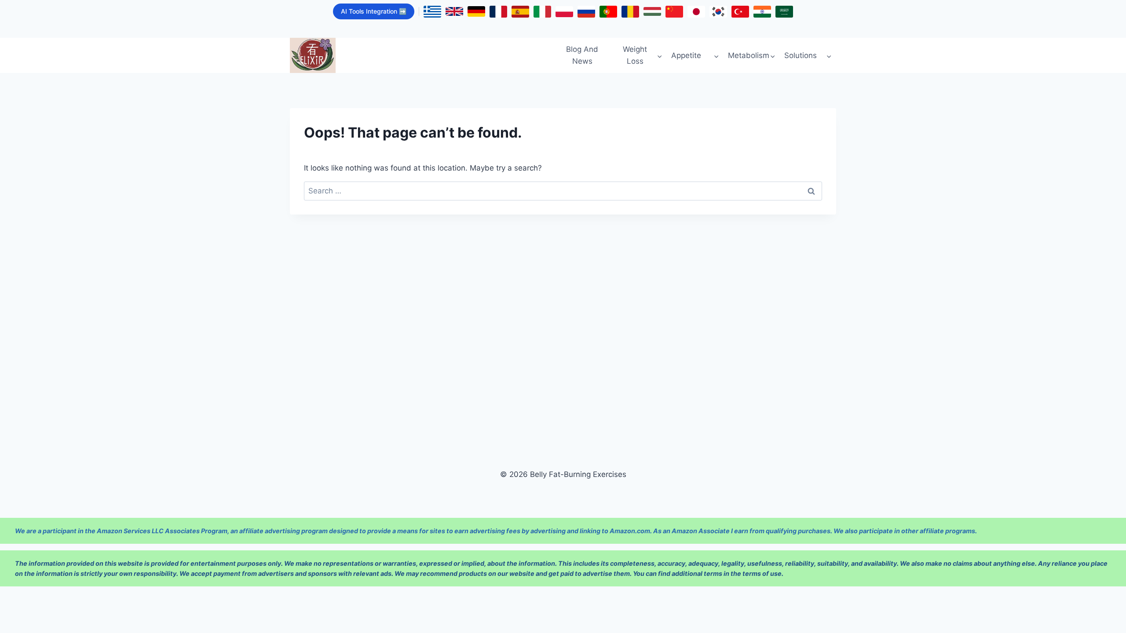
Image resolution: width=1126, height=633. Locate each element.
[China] (674, 12)
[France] (498, 12)
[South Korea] (718, 12)
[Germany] (476, 11)
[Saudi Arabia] (784, 12)
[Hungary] (652, 11)
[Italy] (542, 12)
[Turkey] (740, 12)
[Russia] (586, 12)
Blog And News (582, 55)
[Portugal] (608, 12)
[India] (762, 12)
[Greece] (432, 12)
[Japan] (696, 12)
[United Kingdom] (454, 11)
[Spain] (520, 12)
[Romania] (630, 12)
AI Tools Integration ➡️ (373, 11)
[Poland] (564, 11)
